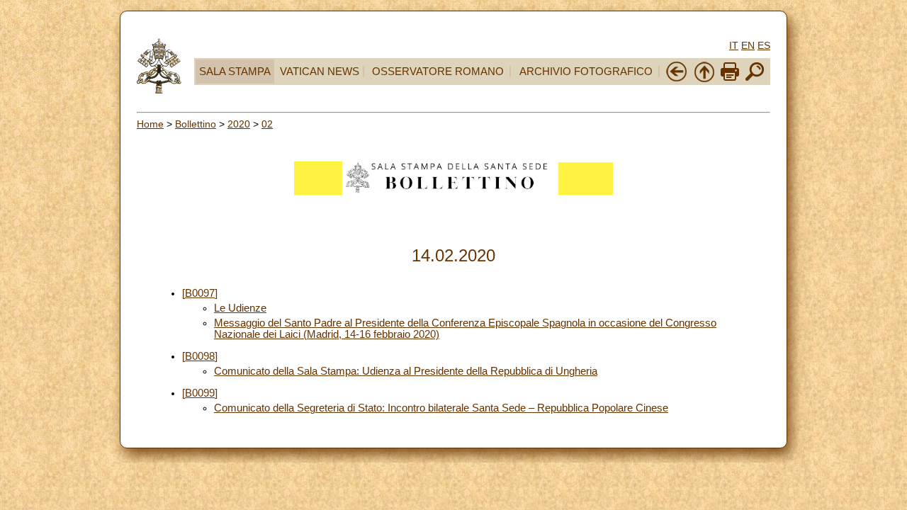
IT (733, 45)
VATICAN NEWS (319, 71)
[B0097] (200, 293)
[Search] (754, 79)
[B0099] (200, 393)
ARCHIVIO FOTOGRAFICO (586, 71)
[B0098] (200, 356)
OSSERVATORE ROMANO (438, 71)
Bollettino (195, 124)
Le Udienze (240, 308)
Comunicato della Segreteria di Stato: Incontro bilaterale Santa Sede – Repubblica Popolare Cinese (441, 408)
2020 (238, 124)
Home (150, 124)
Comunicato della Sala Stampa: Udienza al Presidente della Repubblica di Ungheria (405, 371)
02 (267, 124)
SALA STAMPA (235, 71)
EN (748, 45)
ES (763, 45)
